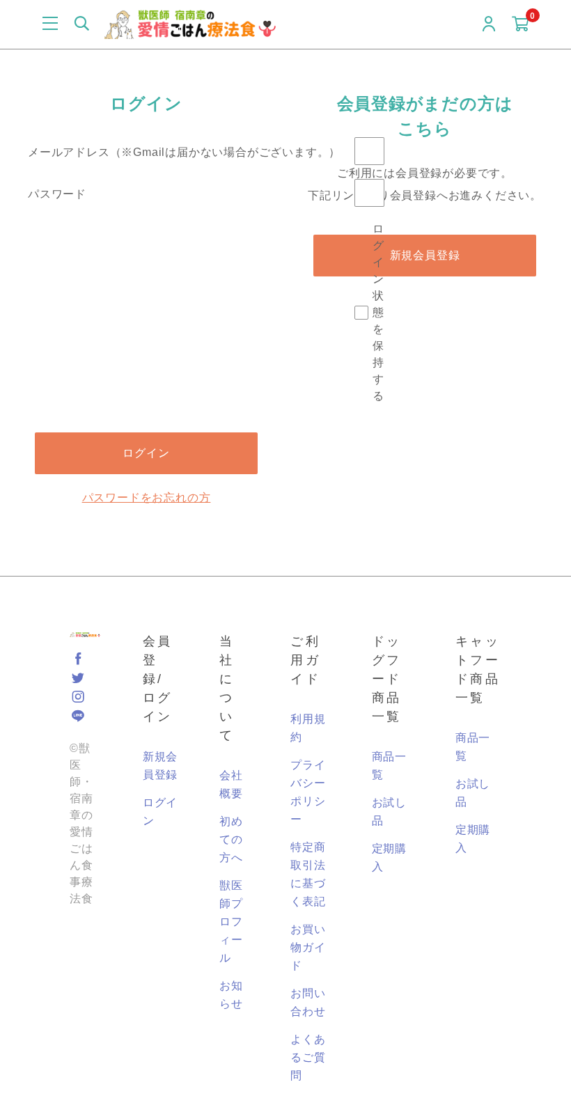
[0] (520, 25)
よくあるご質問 (307, 1057)
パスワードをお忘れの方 (146, 497)
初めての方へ (231, 839)
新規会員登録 (425, 255)
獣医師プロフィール (231, 921)
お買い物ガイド (307, 947)
